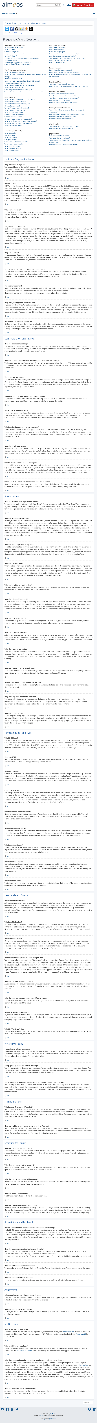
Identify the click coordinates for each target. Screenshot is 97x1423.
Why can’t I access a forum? (13, 112)
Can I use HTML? (10, 135)
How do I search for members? (59, 100)
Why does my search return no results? (62, 96)
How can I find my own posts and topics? (63, 102)
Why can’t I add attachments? (14, 115)
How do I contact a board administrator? (63, 144)
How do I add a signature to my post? (17, 104)
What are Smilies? (10, 137)
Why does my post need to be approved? (18, 123)
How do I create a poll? (12, 106)
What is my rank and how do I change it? (18, 90)
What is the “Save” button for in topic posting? (20, 121)
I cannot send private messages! (60, 70)
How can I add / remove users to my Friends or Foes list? (68, 86)
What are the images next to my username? (19, 85)
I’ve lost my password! (12, 60)
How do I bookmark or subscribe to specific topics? (66, 114)
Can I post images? (10, 139)
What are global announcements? (16, 142)
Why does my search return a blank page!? (64, 98)
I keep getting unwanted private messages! (64, 72)
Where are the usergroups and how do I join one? (66, 54)
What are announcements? (13, 144)
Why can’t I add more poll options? (16, 108)
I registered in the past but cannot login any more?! (22, 58)
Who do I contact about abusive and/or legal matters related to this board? (70, 141)
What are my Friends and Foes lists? (61, 84)
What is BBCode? (10, 133)
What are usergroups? (57, 52)
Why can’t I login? (10, 56)
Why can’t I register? (11, 52)
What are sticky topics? (12, 146)
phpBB (69, 417)
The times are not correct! (13, 79)
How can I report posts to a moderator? (18, 119)
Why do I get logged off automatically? (17, 63)
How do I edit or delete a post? (15, 101)
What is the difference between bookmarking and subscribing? (66, 111)
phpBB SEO (52, 1418)
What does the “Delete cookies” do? (16, 65)
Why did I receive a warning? (14, 117)
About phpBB (81, 1334)
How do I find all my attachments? (61, 128)
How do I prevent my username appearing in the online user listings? (25, 75)
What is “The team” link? (57, 63)
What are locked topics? (12, 148)
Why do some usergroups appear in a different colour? (68, 58)
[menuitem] (64, 5)
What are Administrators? (58, 47)
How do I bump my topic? (13, 125)
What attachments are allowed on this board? (65, 126)
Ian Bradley (53, 1414)
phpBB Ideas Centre (24, 1351)
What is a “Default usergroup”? (60, 60)
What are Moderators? (57, 49)
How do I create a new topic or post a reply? (19, 99)
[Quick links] (94, 13)
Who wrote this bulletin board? (60, 136)
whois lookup (83, 1365)
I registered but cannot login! (14, 54)
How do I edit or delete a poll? (14, 110)
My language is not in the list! (14, 83)
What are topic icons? (11, 150)
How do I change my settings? (14, 72)
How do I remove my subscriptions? (61, 119)
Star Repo (88, 5)
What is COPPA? (9, 49)
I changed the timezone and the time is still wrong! (22, 81)
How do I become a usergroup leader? (62, 56)
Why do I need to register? (13, 47)
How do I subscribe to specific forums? (62, 116)
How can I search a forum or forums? (61, 94)
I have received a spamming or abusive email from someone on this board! (70, 75)
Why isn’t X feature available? (59, 138)
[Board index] (12, 4)
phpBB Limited (68, 1332)
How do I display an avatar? (14, 87)
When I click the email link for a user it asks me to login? (23, 92)
